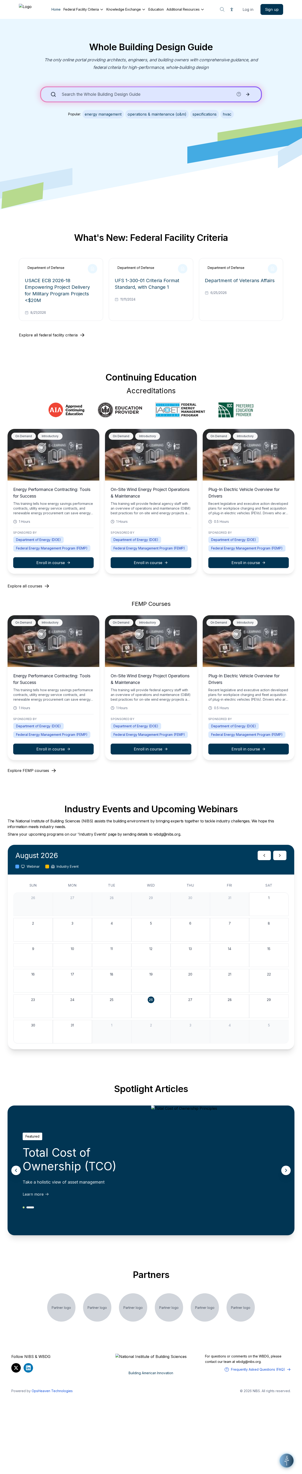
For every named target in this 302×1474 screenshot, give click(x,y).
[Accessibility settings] (232, 9)
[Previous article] (16, 1170)
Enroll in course (50, 562)
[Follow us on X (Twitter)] (16, 1368)
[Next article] (286, 1170)
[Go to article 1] (24, 1207)
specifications (205, 114)
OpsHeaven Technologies (52, 1391)
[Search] (222, 9)
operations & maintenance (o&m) (157, 114)
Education (156, 9)
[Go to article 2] (30, 1207)
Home (56, 9)
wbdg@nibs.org (248, 1362)
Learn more (33, 1194)
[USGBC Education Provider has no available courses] (120, 410)
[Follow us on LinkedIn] (28, 1368)
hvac (227, 114)
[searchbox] (148, 94)
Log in (248, 9)
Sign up (272, 9)
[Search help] (238, 94)
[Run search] (248, 94)
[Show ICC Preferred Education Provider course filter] (236, 410)
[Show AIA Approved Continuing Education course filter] (66, 410)
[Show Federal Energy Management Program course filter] (180, 410)
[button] (287, 1460)
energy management (103, 114)
